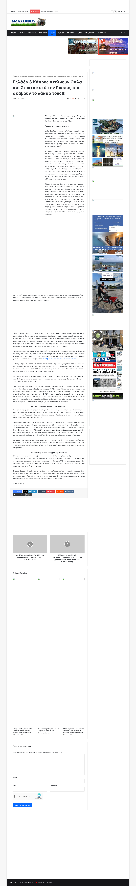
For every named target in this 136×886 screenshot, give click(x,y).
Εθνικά (52, 33)
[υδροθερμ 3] (107, 181)
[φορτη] (107, 101)
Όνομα (15, 777)
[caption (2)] (107, 134)
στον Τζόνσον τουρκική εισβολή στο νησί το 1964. (60, 359)
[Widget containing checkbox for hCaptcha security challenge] (28, 796)
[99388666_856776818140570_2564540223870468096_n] (107, 313)
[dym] (107, 398)
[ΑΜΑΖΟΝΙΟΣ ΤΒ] (107, 73)
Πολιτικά (22, 33)
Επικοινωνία (101, 33)
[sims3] (107, 350)
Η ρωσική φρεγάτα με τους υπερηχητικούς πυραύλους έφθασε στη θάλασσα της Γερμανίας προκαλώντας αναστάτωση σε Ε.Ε (80, 11)
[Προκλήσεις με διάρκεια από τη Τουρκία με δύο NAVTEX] (49, 652)
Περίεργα (61, 33)
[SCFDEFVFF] (107, 231)
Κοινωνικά (32, 33)
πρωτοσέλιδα (104, 391)
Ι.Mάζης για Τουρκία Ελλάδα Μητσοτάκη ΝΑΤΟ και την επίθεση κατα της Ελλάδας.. (22, 730)
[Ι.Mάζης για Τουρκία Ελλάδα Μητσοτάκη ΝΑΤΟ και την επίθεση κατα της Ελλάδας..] (24, 652)
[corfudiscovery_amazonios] (113, 46)
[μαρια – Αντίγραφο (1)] (107, 168)
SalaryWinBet (89, 33)
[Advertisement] (68, 4)
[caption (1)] (107, 271)
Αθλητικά (70, 33)
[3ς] (107, 315)
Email (15, 785)
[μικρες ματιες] (107, 401)
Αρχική (13, 33)
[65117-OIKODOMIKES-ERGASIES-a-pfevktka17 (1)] (107, 254)
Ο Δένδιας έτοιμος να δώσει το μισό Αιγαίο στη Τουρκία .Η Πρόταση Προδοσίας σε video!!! (73, 730)
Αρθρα (79, 33)
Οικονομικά (43, 33)
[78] (107, 165)
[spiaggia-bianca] (83, 46)
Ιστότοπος (53, 785)
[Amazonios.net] (28, 22)
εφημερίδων (112, 391)
